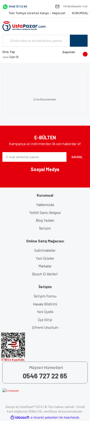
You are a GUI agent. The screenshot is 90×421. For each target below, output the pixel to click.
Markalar (45, 266)
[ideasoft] (20, 417)
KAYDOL (77, 157)
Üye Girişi (45, 319)
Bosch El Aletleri (45, 274)
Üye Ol (10, 57)
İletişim (45, 228)
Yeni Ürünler (45, 258)
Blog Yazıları (45, 220)
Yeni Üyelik (45, 312)
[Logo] (24, 26)
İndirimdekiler (45, 250)
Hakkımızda (45, 204)
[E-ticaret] (44, 417)
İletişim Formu (45, 296)
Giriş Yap (8, 52)
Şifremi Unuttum (45, 327)
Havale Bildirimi (45, 304)
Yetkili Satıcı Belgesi (45, 212)
